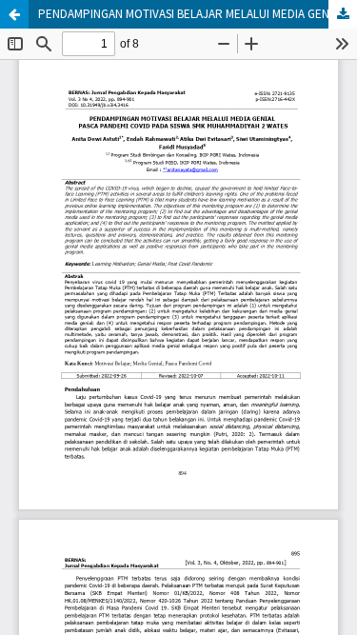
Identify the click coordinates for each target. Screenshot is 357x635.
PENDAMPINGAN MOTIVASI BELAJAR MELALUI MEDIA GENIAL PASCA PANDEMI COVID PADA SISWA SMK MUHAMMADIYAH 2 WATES (197, 14)
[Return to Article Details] (14, 14)
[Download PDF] (342, 14)
